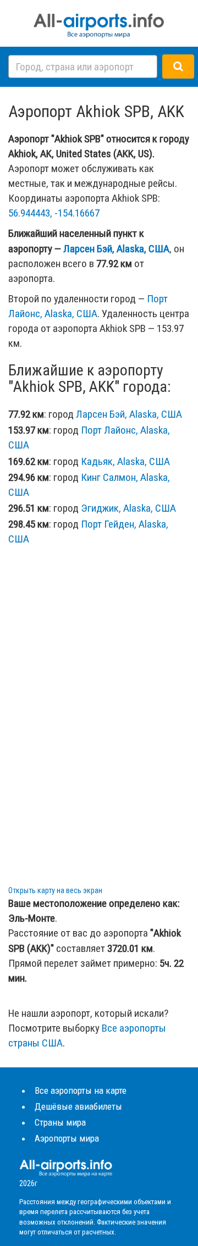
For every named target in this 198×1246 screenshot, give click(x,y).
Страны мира (60, 1122)
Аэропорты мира (67, 1138)
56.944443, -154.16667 (54, 213)
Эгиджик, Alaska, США (128, 508)
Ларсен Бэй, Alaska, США (116, 248)
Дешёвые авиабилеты (78, 1106)
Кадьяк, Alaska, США (125, 461)
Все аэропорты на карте (81, 1090)
